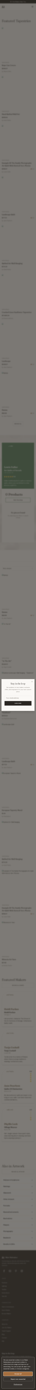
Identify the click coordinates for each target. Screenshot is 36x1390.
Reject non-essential (18, 1379)
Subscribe (18, 703)
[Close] (32, 682)
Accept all (18, 1374)
